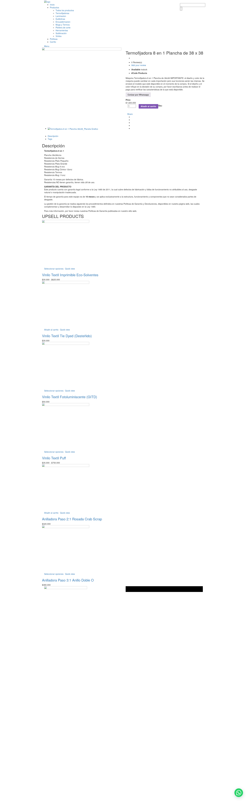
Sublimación (61, 33)
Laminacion (61, 16)
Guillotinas (60, 18)
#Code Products (139, 73)
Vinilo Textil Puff (54, 457)
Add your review (138, 65)
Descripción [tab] (53, 136)
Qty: (160, 105)
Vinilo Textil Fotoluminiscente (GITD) (69, 396)
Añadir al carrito (148, 106)
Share (130, 114)
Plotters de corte (63, 27)
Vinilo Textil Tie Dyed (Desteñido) (67, 335)
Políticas (53, 39)
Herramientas (62, 30)
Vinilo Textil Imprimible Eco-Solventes (70, 274)
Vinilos (58, 36)
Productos (54, 7)
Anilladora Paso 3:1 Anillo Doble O (68, 579)
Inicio (52, 4)
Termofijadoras (62, 13)
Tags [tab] (50, 138)
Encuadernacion (63, 21)
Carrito (53, 41)
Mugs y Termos (63, 24)
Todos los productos (65, 10)
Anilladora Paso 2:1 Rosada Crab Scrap (72, 518)
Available (135, 69)
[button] (238, 792)
